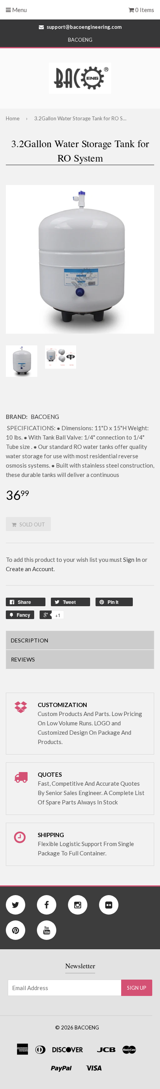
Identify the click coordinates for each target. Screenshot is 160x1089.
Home (12, 118)
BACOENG (45, 416)
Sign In (132, 559)
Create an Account (30, 568)
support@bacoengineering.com (84, 27)
